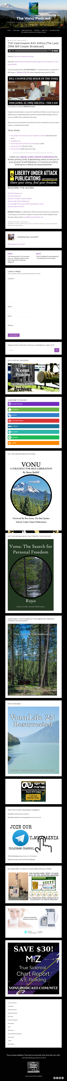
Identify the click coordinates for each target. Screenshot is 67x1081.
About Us (44, 30)
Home (9, 30)
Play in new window (20, 56)
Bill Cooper (15, 223)
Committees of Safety (26, 223)
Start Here (16, 30)
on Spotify (15, 437)
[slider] (56, 50)
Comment (11, 278)
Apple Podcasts (20, 62)
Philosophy (17, 222)
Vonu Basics (24, 222)
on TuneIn (14, 431)
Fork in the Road (16, 149)
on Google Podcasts (17, 420)
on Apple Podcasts (17, 404)
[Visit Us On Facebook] (57, 1078)
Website (10, 325)
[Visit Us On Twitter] (54, 1078)
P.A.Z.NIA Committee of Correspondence (19, 817)
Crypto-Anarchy (12, 1002)
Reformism (11, 1030)
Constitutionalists (39, 223)
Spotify (10, 64)
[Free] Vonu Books (27, 30)
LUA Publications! (55, 30)
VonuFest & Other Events (15, 859)
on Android (15, 409)
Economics (11, 1006)
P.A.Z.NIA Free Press (13, 814)
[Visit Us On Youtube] (60, 1078)
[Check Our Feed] (62, 1078)
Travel (9, 1040)
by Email (14, 415)
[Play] (10, 51)
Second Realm (19, 225)
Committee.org (15, 141)
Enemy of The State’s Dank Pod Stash (20, 198)
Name (10, 306)
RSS (15, 64)
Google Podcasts (41, 62)
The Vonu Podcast (33, 18)
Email (33, 62)
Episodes (36, 30)
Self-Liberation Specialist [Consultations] (33, 32)
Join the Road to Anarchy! (16, 206)
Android (28, 62)
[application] (33, 50)
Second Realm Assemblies (15, 1033)
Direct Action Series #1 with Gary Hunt (23, 143)
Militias (48, 223)
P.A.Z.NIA (10, 1016)
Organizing (54, 223)
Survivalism (11, 1037)
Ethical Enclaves (12, 1009)
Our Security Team (17, 146)
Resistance (11, 225)
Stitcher (50, 62)
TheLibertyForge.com (15, 193)
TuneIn (56, 62)
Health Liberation (12, 1013)
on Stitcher (15, 426)
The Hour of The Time (23, 72)
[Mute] (52, 51)
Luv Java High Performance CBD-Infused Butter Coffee (26, 204)
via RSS (14, 443)
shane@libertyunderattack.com (33, 217)
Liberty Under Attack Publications (37, 157)
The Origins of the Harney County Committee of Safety (28, 135)
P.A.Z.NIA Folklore (13, 1020)
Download (30, 56)
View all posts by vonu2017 (16, 244)
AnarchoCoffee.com (14, 196)
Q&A (9, 1027)
